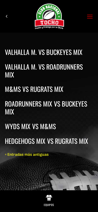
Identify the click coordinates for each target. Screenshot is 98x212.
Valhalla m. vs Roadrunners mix (44, 70)
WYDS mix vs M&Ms (30, 126)
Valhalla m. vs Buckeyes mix (43, 52)
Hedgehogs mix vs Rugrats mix (46, 141)
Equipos (49, 205)
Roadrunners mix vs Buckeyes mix (46, 107)
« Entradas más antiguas (27, 154)
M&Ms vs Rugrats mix (34, 89)
